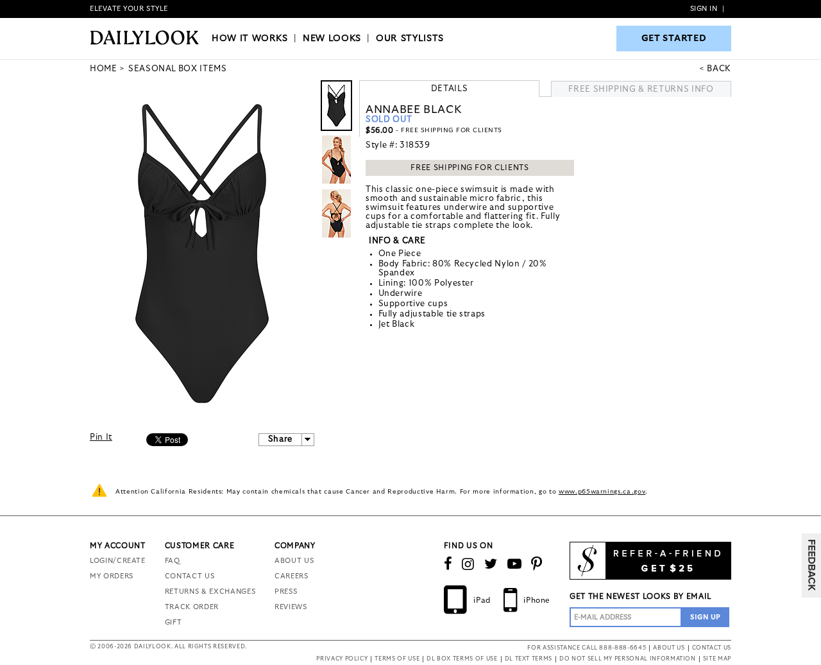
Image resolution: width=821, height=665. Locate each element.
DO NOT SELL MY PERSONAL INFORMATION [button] (627, 659)
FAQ (172, 560)
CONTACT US (190, 576)
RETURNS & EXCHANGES (210, 591)
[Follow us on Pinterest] (537, 564)
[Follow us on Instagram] (468, 564)
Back (719, 69)
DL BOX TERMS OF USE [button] (462, 659)
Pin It (101, 437)
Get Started (674, 38)
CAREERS (292, 576)
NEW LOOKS (332, 38)
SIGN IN (704, 8)
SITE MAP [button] (717, 659)
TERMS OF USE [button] (397, 659)
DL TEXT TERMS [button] (528, 659)
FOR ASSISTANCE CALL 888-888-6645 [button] (586, 648)
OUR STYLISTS (410, 38)
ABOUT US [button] (668, 648)
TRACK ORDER (192, 606)
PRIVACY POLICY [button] (342, 659)
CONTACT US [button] (712, 648)
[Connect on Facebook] (448, 564)
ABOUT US (294, 560)
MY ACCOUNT (118, 545)
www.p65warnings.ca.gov (602, 491)
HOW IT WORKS (250, 38)
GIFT (173, 622)
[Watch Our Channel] (514, 564)
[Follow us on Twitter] (491, 564)
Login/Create (118, 560)
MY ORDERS (111, 576)
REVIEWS (291, 606)
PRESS (286, 591)
